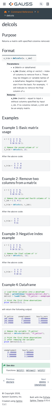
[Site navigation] (4, 4)
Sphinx (19, 401)
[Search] (41, 4)
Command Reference (22, 12)
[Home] (5, 12)
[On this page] (47, 4)
